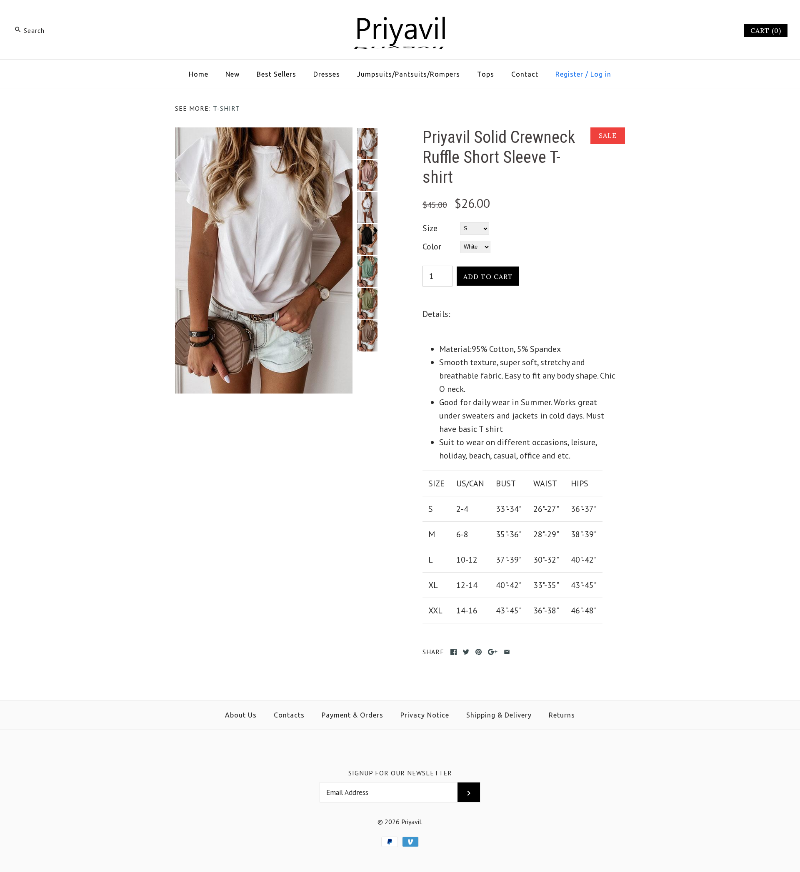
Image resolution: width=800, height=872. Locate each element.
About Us (241, 715)
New (232, 74)
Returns (562, 715)
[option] (367, 143)
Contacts (289, 715)
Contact (524, 74)
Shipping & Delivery (499, 715)
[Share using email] (507, 652)
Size (430, 228)
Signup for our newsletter (400, 773)
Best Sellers (276, 74)
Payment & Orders (352, 715)
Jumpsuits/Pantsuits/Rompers (408, 74)
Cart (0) (765, 30)
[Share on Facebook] (453, 652)
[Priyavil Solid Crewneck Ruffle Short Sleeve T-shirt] (263, 134)
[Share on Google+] (493, 652)
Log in (600, 74)
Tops (485, 74)
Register (569, 74)
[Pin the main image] (478, 652)
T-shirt (226, 108)
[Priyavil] (400, 15)
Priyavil (411, 821)
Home (198, 74)
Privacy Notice (424, 715)
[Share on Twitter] (466, 652)
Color (431, 246)
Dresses (326, 74)
